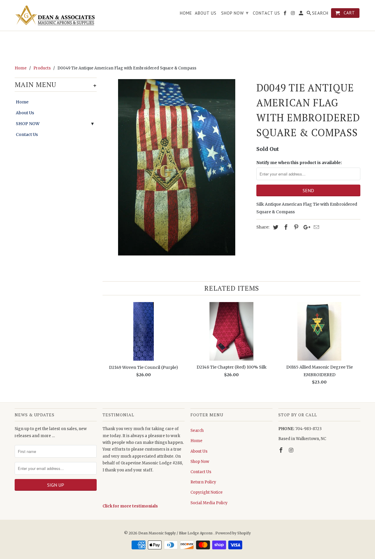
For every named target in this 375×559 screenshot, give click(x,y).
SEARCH (320, 13)
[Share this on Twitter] (274, 227)
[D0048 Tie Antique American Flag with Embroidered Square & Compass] (176, 167)
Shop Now (199, 461)
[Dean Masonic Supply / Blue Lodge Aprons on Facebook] (281, 450)
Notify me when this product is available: (299, 162)
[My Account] (301, 14)
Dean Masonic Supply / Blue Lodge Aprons (176, 533)
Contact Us (27, 134)
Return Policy (203, 482)
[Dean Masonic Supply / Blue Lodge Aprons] (56, 15)
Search (197, 430)
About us (206, 13)
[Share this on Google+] (305, 227)
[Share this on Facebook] (285, 227)
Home (22, 102)
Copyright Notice (206, 492)
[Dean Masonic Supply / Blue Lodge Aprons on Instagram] (292, 450)
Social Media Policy (209, 502)
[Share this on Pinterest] (295, 227)
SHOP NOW (28, 123)
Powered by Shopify (233, 533)
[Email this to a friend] (315, 227)
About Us (25, 112)
